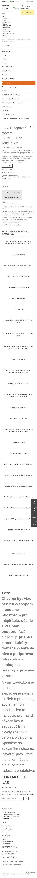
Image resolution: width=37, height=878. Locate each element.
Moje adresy (6, 843)
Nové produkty (7, 828)
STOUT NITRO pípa (18, 254)
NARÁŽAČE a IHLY (7, 107)
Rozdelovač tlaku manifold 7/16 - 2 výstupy (18, 475)
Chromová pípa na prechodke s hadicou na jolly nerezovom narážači (18, 395)
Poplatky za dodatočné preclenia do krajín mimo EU (16, 118)
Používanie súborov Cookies (11, 816)
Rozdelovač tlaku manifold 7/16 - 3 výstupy (18, 486)
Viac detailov (7, 166)
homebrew (5, 861)
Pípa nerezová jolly (18, 298)
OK (26, 799)
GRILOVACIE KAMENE (8, 115)
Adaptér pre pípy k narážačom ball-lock (18, 529)
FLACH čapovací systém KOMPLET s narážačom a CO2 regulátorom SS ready (18, 242)
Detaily (6, 192)
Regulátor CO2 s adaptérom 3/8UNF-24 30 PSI (19, 321)
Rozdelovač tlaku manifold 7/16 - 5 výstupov (18, 497)
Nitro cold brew (7, 31)
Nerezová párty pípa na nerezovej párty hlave (18, 464)
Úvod (3, 39)
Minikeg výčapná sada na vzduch (18, 383)
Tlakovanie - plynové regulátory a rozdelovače (15, 87)
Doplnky (5, 29)
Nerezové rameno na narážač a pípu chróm (18, 564)
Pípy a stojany (6, 27)
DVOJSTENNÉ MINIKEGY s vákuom (12, 95)
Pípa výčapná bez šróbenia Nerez (18, 287)
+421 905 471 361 (9, 854)
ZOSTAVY (5, 18)
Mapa (4, 832)
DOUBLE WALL (7, 22)
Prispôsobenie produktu (11, 197)
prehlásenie (30, 794)
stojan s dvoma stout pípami (18, 575)
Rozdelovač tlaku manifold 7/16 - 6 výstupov (18, 508)
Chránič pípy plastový (18, 359)
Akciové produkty (8, 826)
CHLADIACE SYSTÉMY (8, 79)
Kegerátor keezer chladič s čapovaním (12, 103)
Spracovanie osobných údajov (11, 814)
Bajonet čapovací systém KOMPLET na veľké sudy (18, 334)
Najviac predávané (8, 830)
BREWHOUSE (7, 26)
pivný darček (17, 864)
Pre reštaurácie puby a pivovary (11, 99)
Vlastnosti (16, 192)
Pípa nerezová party (18, 442)
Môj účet (5, 839)
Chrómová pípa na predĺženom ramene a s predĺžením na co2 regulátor (19, 371)
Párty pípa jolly (18, 309)
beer (16, 861)
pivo (11, 861)
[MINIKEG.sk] (17, 9)
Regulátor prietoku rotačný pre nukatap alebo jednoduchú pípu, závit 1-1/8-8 (18, 347)
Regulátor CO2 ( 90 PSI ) (18, 418)
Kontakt (5, 37)
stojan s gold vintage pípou (18, 407)
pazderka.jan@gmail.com (12, 851)
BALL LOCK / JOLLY (8, 33)
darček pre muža (7, 864)
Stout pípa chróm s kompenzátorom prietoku (18, 265)
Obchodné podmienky (9, 812)
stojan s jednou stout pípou (18, 453)
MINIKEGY (6, 20)
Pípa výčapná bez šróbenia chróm (18, 276)
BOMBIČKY (5, 111)
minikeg (21, 861)
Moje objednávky (8, 841)
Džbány (5, 24)
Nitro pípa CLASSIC (18, 553)
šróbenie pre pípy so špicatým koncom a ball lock (18, 542)
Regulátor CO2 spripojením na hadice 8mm (18, 519)
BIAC (5, 55)
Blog (4, 35)
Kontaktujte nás (7, 818)
